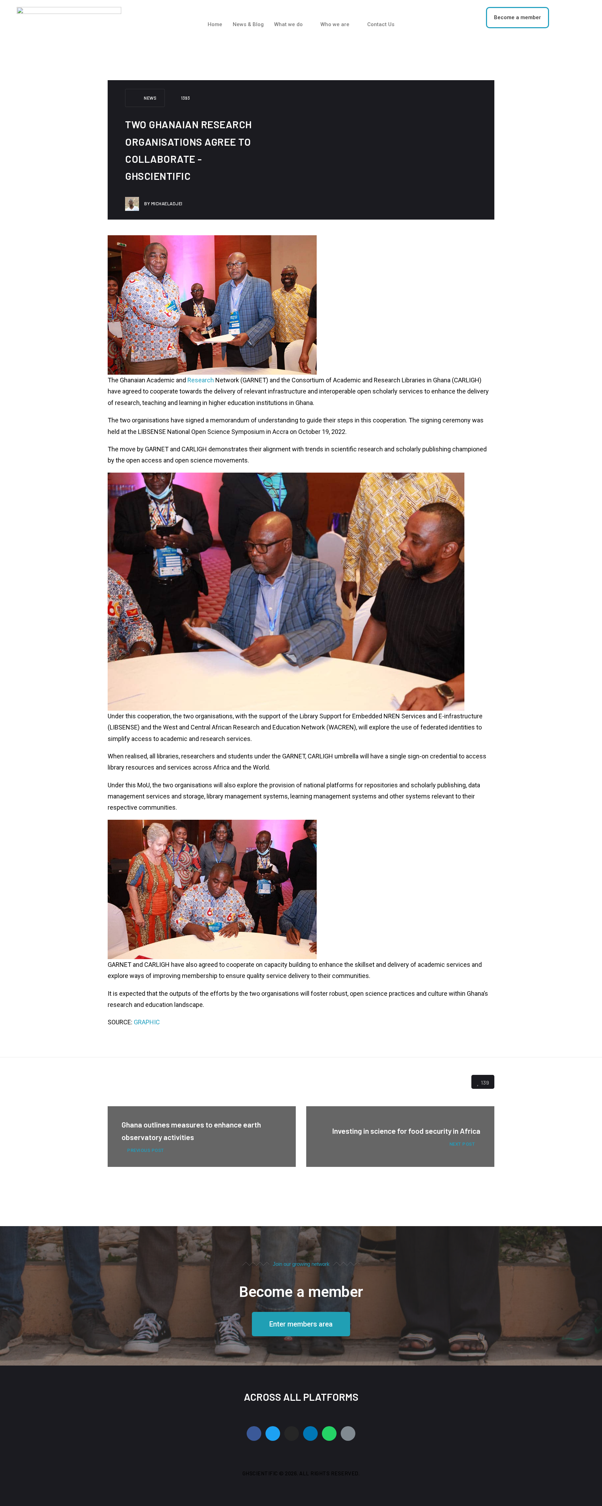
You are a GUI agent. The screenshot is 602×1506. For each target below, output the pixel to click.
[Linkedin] (310, 1433)
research (147, 1081)
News (150, 98)
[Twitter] (272, 1433)
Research (200, 380)
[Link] (348, 1433)
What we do (288, 24)
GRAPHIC (147, 1022)
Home (215, 24)
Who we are (335, 24)
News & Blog (248, 24)
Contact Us (380, 24)
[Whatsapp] (329, 1433)
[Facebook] (254, 1433)
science (177, 1081)
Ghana (120, 1081)
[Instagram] (291, 1433)
